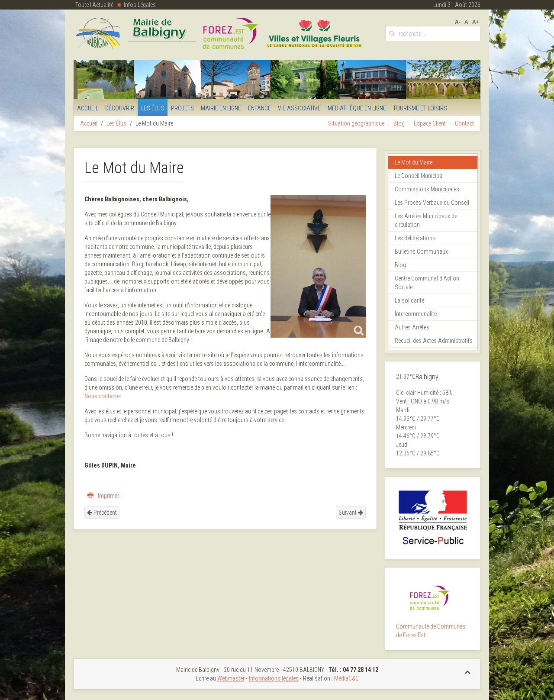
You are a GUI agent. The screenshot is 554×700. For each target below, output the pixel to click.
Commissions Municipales (427, 189)
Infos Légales (140, 4)
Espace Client (430, 123)
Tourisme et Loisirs (420, 108)
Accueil (87, 108)
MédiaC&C (346, 678)
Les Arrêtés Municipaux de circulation (426, 220)
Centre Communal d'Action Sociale (427, 282)
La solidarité (409, 300)
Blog (399, 123)
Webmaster (231, 678)
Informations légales (274, 678)
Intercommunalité (416, 313)
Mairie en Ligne (221, 108)
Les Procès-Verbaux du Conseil (432, 202)
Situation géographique (356, 123)
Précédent (104, 512)
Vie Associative (299, 108)
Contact (464, 123)
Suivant (348, 512)
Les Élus (152, 108)
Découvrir (119, 108)
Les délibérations (415, 238)
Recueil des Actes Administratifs (434, 340)
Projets (182, 108)
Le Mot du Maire (413, 162)
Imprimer (108, 495)
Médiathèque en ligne (357, 108)
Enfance (259, 108)
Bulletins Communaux (421, 251)
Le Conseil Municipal (419, 175)
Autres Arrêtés (412, 327)
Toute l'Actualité (94, 4)
